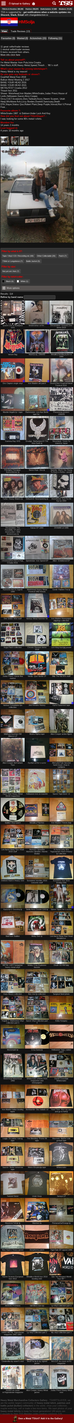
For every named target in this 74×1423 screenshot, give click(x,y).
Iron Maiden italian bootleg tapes (12, 1110)
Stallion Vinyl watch (13, 823)
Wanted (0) (22, 38)
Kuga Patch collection (13, 647)
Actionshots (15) (38, 38)
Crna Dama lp (37, 1050)
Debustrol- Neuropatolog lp (37, 499)
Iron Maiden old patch (37, 383)
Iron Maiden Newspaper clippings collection (61, 620)
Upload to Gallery (20, 3)
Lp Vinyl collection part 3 (61, 1306)
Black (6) (10, 281)
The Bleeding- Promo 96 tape (37, 1139)
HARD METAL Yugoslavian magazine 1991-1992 (13, 1333)
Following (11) (55, 38)
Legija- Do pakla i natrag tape (13, 1139)
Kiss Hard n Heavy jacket (12, 1250)
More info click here (10, 55)
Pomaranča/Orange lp (61, 1223)
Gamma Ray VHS (12, 441)
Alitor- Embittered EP (61, 561)
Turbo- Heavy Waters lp (13, 499)
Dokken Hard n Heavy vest (12, 881)
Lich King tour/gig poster (61, 647)
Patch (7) (63, 256)
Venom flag (12, 354)
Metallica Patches (37, 823)
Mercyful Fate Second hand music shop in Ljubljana (61, 765)
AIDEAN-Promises (12, 1306)
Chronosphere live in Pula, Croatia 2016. (13, 562)
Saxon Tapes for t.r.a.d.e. (61, 909)
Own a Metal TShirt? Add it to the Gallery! (40, 1418)
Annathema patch (37, 1250)
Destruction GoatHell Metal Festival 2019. (61, 384)
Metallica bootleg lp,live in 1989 (61, 355)
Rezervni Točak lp (12, 1223)
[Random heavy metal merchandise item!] (33, 4)
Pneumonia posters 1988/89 (61, 413)
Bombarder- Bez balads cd (37, 1109)
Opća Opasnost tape (61, 705)
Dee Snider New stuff (13, 619)
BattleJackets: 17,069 (49, 9)
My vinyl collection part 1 (61, 1332)
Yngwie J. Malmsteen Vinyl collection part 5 (13, 1022)
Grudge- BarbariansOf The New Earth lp (37, 442)
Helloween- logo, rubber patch (61, 1051)
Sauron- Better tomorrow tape (12, 1168)
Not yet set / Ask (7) (10, 271)
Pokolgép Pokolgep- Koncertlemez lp (12, 471)
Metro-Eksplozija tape (37, 1167)
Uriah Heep (37, 1196)
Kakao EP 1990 (36, 528)
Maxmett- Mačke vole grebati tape (61, 1139)
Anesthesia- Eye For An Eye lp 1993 (61, 500)
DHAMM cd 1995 (61, 528)
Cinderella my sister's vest (13, 1361)
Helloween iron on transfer (37, 794)
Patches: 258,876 (32, 9)
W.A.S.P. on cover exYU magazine (61, 1362)
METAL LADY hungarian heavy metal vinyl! (13, 966)
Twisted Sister (13, 1196)
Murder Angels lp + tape (13, 412)
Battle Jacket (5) (33, 261)
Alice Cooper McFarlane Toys (13, 764)
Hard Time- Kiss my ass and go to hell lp (61, 1110)
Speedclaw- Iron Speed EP (37, 561)
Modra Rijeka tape (37, 734)
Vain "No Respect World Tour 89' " (61, 1278)
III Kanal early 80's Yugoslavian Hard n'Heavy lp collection (61, 851)
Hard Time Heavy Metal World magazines (13, 795)
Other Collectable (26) (46, 256)
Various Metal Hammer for (37, 619)
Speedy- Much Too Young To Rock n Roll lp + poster (61, 471)
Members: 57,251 (65, 9)
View (5, 31)
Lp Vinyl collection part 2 (37, 1332)
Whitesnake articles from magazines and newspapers (37, 1081)
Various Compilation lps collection (12, 706)
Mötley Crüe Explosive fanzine (37, 966)
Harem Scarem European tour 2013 (12, 1278)
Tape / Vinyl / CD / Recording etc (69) (18, 256)
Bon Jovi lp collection (37, 994)
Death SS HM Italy (61, 965)
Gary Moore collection (12, 994)
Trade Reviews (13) (20, 31)
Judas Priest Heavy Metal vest (61, 1391)
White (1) (24, 281)
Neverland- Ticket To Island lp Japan (61, 442)
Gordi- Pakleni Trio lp (61, 590)
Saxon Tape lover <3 (61, 794)
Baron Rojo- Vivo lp (37, 470)
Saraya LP (61, 1196)
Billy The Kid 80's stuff (61, 676)
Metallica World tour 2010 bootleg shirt (37, 1278)
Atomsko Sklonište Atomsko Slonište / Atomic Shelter (37, 851)
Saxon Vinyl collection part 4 (37, 1022)
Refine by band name (12, 297)
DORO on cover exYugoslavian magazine (12, 1391)
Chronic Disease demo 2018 (36, 648)
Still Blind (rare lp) (37, 1306)
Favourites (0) (8, 38)
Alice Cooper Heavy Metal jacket (37, 1391)
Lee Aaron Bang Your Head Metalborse (61, 937)
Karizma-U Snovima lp (12, 909)
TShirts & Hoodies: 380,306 (12, 9)
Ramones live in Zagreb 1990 (13, 591)
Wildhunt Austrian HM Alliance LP (13, 735)
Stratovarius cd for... (37, 325)
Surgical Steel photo (61, 994)
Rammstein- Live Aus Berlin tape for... (36, 413)
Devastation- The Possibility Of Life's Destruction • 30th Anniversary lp (12, 531)
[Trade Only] (37, 312)
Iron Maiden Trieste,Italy (61, 823)
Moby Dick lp (36, 936)
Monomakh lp (12, 1050)
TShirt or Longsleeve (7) (12, 261)
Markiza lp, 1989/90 (37, 354)
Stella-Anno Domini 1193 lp (37, 909)
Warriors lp (36, 1223)
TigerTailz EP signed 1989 (61, 1250)
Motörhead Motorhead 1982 (12, 1080)
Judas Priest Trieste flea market (13, 677)
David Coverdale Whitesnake (61, 1080)
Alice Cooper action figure (61, 734)
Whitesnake (61, 1167)
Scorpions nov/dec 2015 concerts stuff (37, 882)
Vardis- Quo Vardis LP (37, 676)
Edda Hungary (61, 1021)
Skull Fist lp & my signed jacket (37, 1362)
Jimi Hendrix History (37, 705)
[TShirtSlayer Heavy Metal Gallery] (65, 3)
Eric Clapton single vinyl (13, 383)
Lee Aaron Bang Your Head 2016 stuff (12, 850)
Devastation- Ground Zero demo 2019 (61, 326)
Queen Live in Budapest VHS (13, 326)
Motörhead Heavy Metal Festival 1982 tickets (37, 591)
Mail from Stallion (13, 936)
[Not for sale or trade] (13, 312)
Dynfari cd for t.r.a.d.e (37, 763)
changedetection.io (38, 15)
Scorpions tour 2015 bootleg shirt (61, 882)
